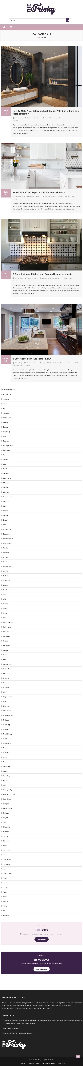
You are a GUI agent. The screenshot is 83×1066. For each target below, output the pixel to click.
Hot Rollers (7, 669)
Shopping (6, 827)
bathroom (53, 118)
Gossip (5, 604)
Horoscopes (7, 664)
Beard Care (7, 418)
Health (5, 641)
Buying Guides (8, 445)
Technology (7, 859)
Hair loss (6, 632)
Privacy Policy (61, 1063)
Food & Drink (7, 566)
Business (6, 441)
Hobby (5, 655)
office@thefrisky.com (13, 1028)
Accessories (7, 394)
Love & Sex (7, 711)
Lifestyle (6, 706)
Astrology (6, 413)
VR (4, 911)
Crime (5, 506)
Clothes (5, 487)
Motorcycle (7, 743)
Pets (4, 785)
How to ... (37, 118)
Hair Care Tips (8, 622)
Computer (6, 492)
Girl (4, 599)
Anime (5, 404)
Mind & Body (7, 734)
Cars (4, 455)
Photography (7, 790)
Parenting (6, 776)
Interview (6, 687)
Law (4, 692)
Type (5, 892)
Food (5, 562)
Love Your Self (8, 715)
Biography (6, 432)
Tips (4, 869)
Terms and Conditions (48, 1063)
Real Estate (7, 799)
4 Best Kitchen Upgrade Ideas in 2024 (32, 359)
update (15, 281)
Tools (5, 878)
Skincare (6, 831)
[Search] (67, 20)
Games (5, 585)
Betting (5, 427)
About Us (22, 1063)
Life (4, 701)
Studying (6, 841)
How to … (6, 673)
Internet (6, 683)
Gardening (6, 590)
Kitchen (60, 196)
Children (6, 473)
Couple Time (7, 497)
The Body (6, 864)
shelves (15, 120)
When (15, 199)
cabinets (62, 118)
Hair (4, 618)
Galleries (6, 576)
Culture (5, 515)
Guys (5, 613)
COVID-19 (6, 501)
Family (5, 548)
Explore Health (41, 939)
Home (38, 196)
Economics (7, 529)
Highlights (6, 645)
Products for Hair (9, 794)
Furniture (69, 118)
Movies (5, 748)
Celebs (5, 469)
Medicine (6, 729)
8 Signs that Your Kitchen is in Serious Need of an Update (42, 274)
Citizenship (7, 478)
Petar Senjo (19, 363)
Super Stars (7, 850)
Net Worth (6, 766)
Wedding (6, 915)
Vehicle (5, 901)
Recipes (6, 804)
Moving (5, 752)
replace (67, 196)
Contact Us (31, 1063)
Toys (4, 883)
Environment (7, 543)
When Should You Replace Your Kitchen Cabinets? (39, 192)
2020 (49, 363)
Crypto (5, 511)
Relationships (7, 808)
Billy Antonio (19, 118)
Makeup (6, 720)
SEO (4, 822)
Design (5, 520)
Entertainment (8, 538)
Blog (4, 436)
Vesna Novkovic (20, 196)
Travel (5, 887)
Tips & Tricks (7, 873)
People (5, 780)
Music (5, 757)
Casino (5, 459)
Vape (5, 897)
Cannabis (6, 450)
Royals (5, 818)
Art (4, 408)
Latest (38, 1063)
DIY (4, 525)
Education (6, 534)
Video (5, 906)
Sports (5, 836)
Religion (6, 813)
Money (5, 738)
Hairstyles (6, 636)
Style (5, 845)
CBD (4, 464)
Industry (6, 678)
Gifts (4, 594)
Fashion (6, 552)
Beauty (5, 422)
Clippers (6, 483)
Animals (6, 399)
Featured (6, 557)
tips (73, 196)
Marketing (6, 725)
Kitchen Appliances (66, 363)
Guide (5, 608)
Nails (5, 762)
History (5, 650)
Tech (4, 855)
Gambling (6, 580)
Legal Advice (7, 697)
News (5, 771)
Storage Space (67, 278)
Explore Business (41, 969)
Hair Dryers (7, 627)
